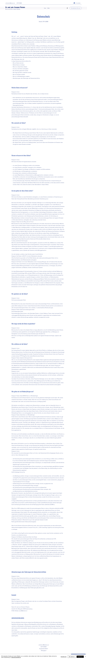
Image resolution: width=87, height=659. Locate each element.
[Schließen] (85, 656)
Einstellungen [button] (64, 656)
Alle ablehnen (72, 656)
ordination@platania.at (10, 3)
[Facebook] (67, 8)
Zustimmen (80, 656)
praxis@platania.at (23, 610)
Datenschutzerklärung (16, 657)
